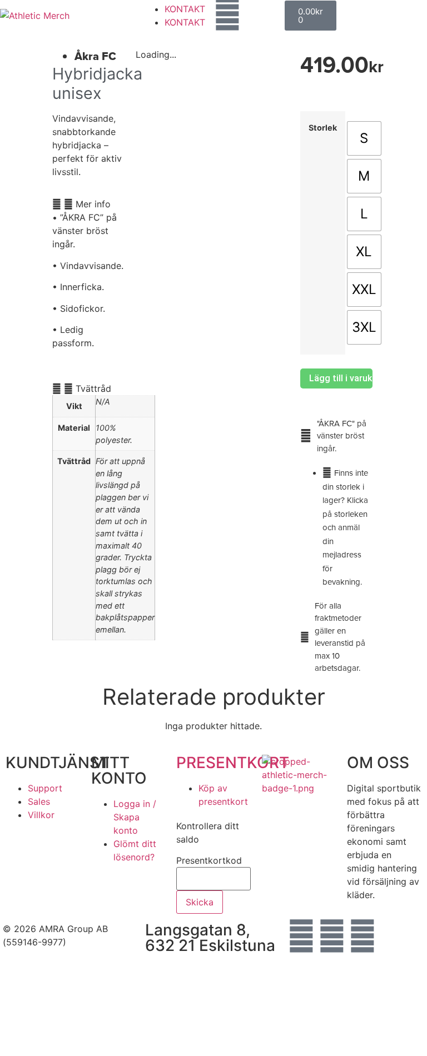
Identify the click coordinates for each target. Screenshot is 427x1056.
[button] (88, 204)
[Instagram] (332, 936)
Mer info (93, 204)
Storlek (323, 128)
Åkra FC (95, 56)
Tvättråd (93, 388)
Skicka (200, 902)
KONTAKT (185, 8)
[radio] (364, 138)
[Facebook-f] (301, 936)
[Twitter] (362, 936)
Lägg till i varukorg (341, 378)
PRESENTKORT (232, 762)
